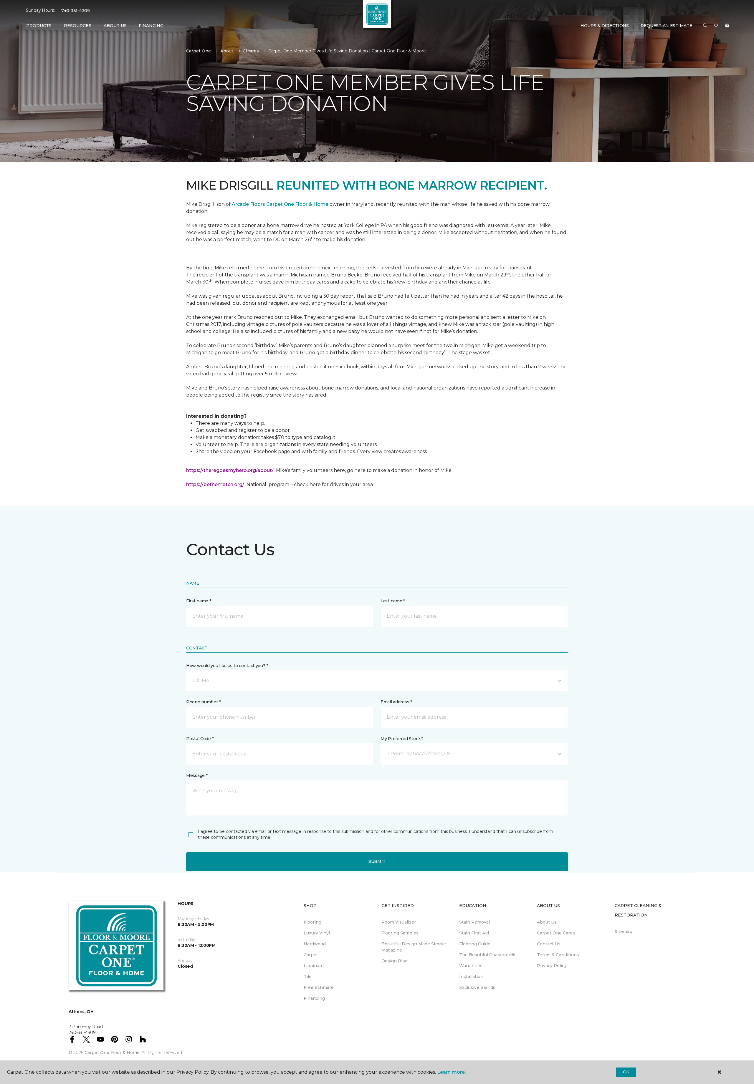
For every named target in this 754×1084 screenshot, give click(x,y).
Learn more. (451, 1072)
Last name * (393, 601)
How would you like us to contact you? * (227, 666)
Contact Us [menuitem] (548, 944)
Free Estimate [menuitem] (319, 987)
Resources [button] (77, 25)
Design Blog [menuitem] (394, 961)
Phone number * (203, 702)
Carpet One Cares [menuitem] (556, 933)
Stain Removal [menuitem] (474, 922)
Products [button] (39, 25)
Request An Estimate (666, 25)
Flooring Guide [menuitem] (474, 944)
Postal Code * (200, 739)
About (226, 51)
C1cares (251, 51)
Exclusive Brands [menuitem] (477, 987)
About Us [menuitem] (547, 922)
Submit (377, 861)
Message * (196, 775)
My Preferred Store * (402, 739)
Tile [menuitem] (308, 976)
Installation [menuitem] (471, 976)
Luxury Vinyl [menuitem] (317, 933)
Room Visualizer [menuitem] (398, 922)
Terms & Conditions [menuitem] (558, 954)
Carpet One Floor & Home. (112, 1052)
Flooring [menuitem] (312, 922)
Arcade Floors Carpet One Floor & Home (280, 204)
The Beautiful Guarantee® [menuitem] (487, 954)
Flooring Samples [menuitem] (400, 933)
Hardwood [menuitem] (315, 944)
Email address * (396, 702)
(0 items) (727, 26)
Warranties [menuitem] (470, 965)
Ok (626, 1072)
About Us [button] (115, 25)
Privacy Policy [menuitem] (552, 965)
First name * (198, 601)
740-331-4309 (75, 10)
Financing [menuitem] (151, 25)
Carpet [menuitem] (311, 954)
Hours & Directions (605, 25)
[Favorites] (716, 25)
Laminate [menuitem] (314, 965)
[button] (705, 25)
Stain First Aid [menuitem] (474, 933)
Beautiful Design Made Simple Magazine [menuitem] (413, 947)
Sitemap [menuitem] (623, 931)
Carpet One (198, 51)
